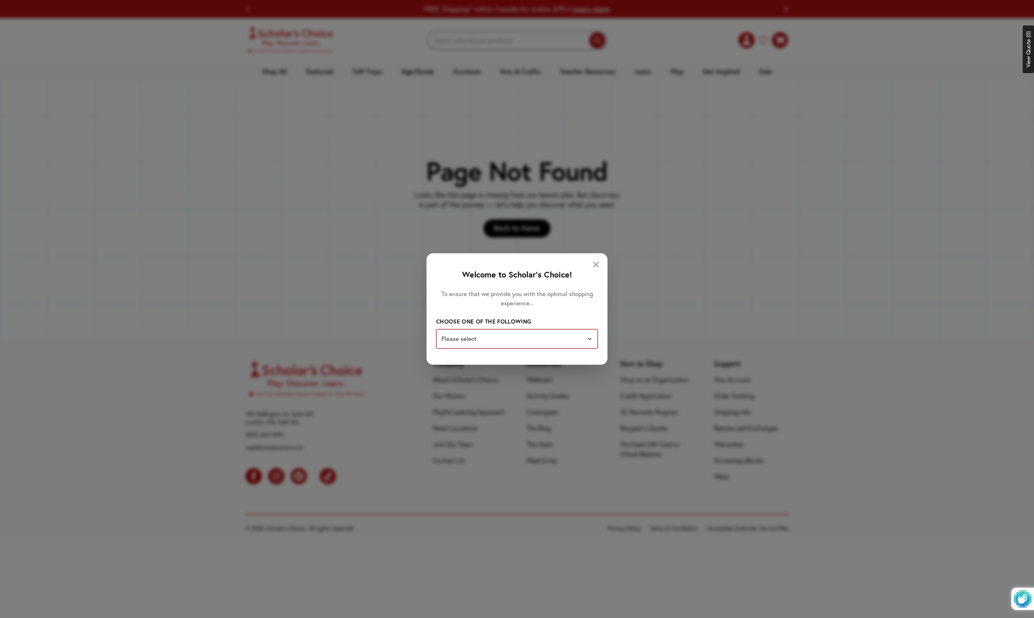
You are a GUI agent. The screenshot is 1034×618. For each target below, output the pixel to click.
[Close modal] (596, 264)
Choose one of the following (483, 321)
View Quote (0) (1028, 49)
